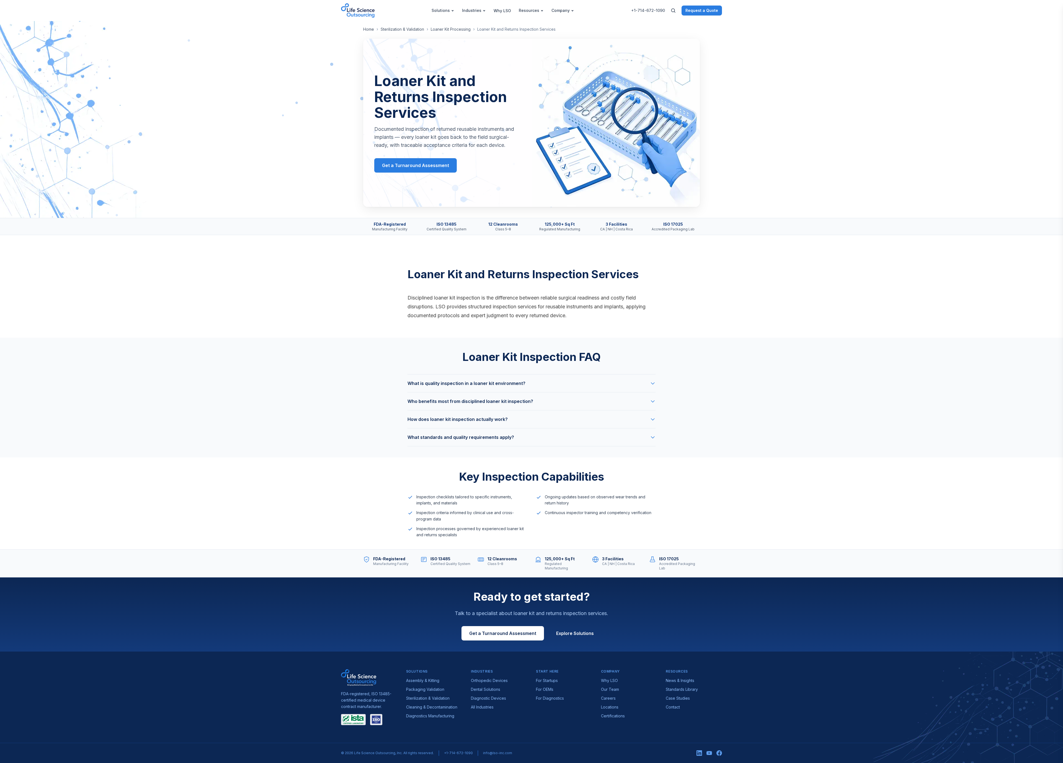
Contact (673, 707)
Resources (529, 10)
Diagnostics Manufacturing (430, 715)
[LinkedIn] (699, 753)
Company (560, 10)
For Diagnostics (550, 698)
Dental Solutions (485, 689)
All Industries (482, 707)
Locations (609, 707)
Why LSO (502, 10)
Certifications (613, 715)
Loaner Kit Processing (451, 29)
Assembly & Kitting (422, 680)
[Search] (673, 10)
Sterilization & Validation (402, 29)
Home (368, 29)
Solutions (441, 10)
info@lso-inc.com (497, 753)
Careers (608, 698)
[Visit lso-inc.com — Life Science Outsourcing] (358, 677)
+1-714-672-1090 (648, 10)
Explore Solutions (575, 633)
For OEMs (544, 689)
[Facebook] (719, 753)
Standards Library (682, 689)
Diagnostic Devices (488, 698)
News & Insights (680, 680)
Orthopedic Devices (489, 680)
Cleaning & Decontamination (431, 707)
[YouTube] (709, 753)
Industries (471, 10)
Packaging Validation (425, 689)
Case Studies (678, 698)
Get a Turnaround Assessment (415, 165)
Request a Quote (701, 10)
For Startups (547, 680)
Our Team (610, 689)
